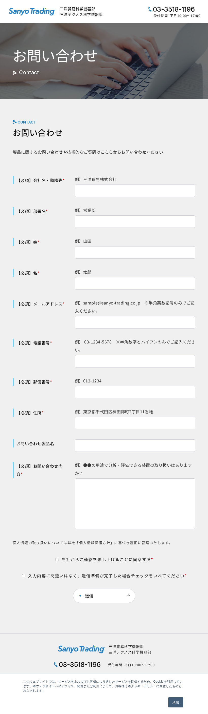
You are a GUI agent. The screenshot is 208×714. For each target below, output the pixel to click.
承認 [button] (175, 702)
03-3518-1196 (173, 9)
